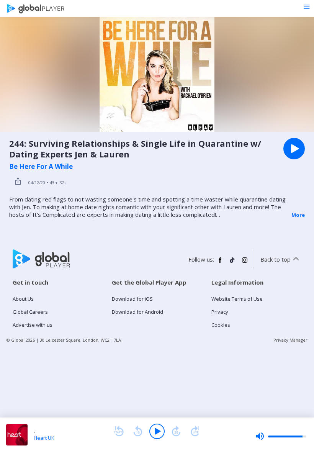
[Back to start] (118, 431)
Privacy (219, 311)
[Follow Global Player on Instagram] (244, 263)
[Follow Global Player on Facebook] (220, 263)
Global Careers (30, 311)
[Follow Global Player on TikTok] (232, 263)
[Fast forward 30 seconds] (176, 431)
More (298, 214)
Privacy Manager (290, 339)
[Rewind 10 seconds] (138, 431)
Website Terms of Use (237, 298)
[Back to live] (195, 431)
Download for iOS (132, 298)
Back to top (275, 259)
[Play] (157, 431)
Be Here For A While (41, 166)
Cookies (220, 324)
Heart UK (44, 437)
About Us (23, 298)
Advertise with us (32, 324)
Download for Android (137, 311)
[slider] (281, 436)
